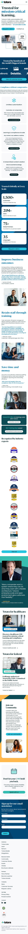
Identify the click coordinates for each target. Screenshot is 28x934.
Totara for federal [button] (7, 690)
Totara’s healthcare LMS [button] (9, 648)
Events (3, 863)
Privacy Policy (5, 894)
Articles (3, 866)
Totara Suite (5, 844)
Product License (6, 897)
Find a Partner (5, 874)
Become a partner (6, 876)
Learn (3, 846)
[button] (26, 2)
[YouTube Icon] (5, 903)
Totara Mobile (5, 851)
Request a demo (6, 888)
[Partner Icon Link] (3, 908)
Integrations (5, 853)
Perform (3, 849)
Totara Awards (5, 878)
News (3, 884)
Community (4, 859)
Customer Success (7, 886)
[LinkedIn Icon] (2, 903)
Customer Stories (6, 861)
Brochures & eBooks (7, 868)
